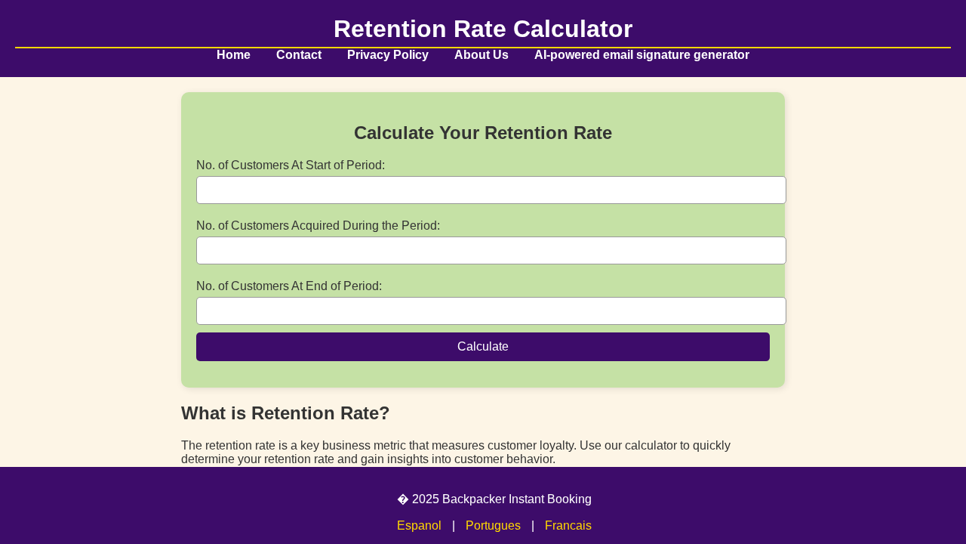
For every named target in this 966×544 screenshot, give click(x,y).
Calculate (483, 346)
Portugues (493, 525)
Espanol (419, 525)
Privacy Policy (388, 54)
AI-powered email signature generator (641, 54)
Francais (568, 525)
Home (234, 54)
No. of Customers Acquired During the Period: (318, 225)
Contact (298, 54)
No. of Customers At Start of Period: (290, 165)
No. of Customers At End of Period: (289, 286)
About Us (481, 54)
